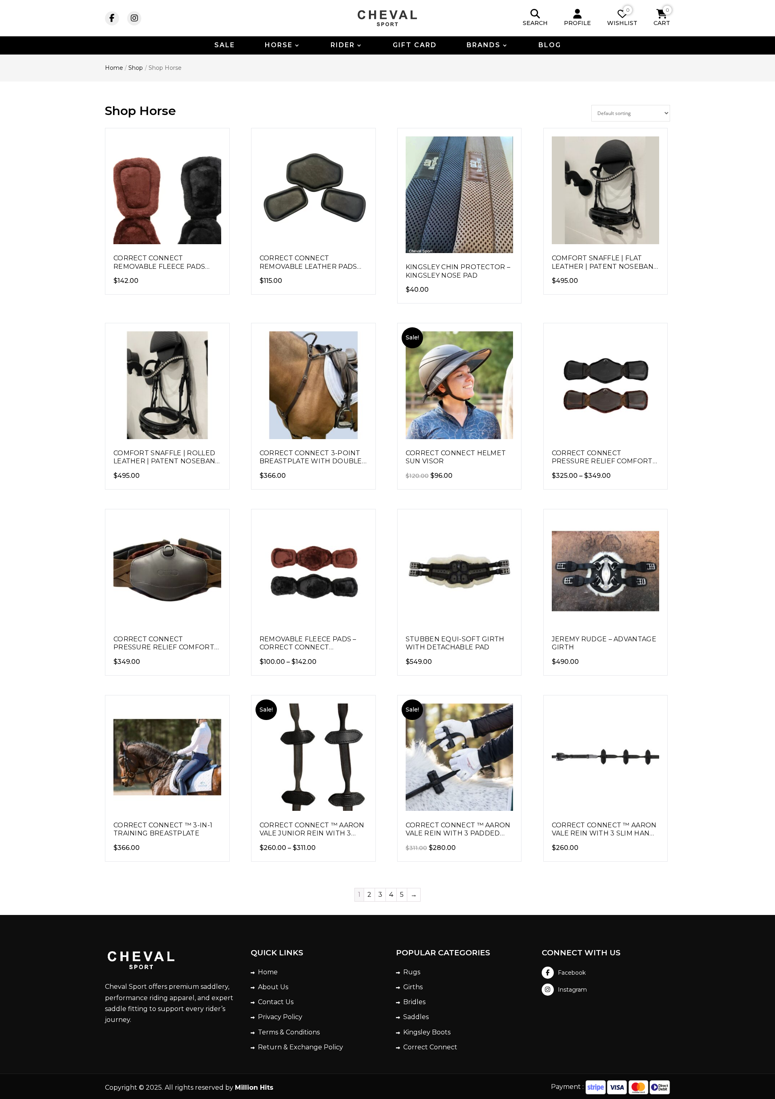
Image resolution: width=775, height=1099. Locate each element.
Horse (279, 45)
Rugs (411, 972)
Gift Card (415, 45)
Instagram (572, 989)
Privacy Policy (280, 1017)
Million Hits (254, 1087)
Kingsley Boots (426, 1032)
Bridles (414, 1002)
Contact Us (275, 1002)
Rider (343, 45)
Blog (549, 45)
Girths (413, 987)
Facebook (572, 972)
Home (268, 972)
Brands (484, 45)
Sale (224, 45)
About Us (273, 987)
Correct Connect (430, 1047)
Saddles (416, 1017)
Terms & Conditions (289, 1032)
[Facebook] (112, 18)
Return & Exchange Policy (300, 1047)
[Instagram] (134, 18)
